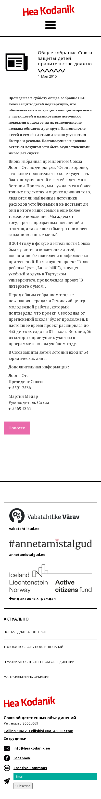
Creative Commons (30, 767)
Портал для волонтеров (25, 632)
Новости (17, 428)
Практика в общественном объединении (39, 661)
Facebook (21, 758)
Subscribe (23, 786)
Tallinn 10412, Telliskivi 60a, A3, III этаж (38, 730)
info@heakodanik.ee (31, 748)
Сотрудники (15, 738)
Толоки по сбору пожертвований (33, 647)
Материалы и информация (26, 676)
